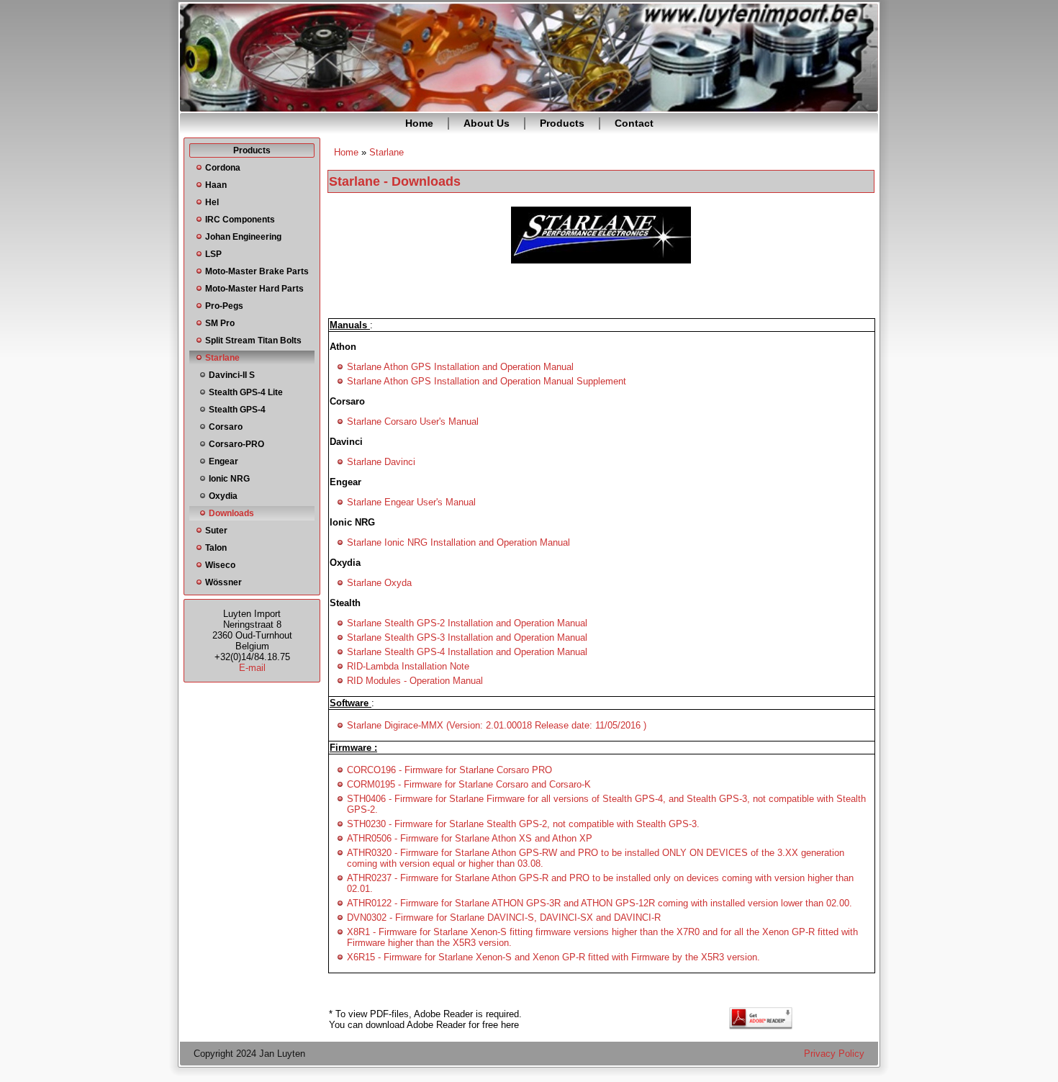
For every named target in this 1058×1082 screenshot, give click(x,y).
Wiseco (220, 565)
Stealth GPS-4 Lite (246, 392)
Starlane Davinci (381, 461)
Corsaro (226, 427)
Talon (216, 548)
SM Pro (220, 323)
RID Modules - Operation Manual (415, 680)
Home (419, 123)
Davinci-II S (232, 375)
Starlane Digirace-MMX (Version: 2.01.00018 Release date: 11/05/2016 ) (496, 725)
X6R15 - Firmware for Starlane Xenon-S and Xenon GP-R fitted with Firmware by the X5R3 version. (553, 957)
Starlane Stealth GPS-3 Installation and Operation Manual (467, 637)
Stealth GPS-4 (237, 410)
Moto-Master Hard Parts (254, 289)
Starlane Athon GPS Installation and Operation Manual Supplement (486, 381)
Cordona (222, 168)
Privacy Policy (834, 1053)
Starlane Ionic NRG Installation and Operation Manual (458, 542)
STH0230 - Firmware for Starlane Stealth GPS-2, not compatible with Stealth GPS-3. (523, 824)
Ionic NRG (229, 479)
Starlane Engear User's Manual (411, 502)
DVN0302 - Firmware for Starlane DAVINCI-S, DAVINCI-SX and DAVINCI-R (504, 917)
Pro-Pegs (224, 306)
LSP (213, 254)
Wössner (223, 582)
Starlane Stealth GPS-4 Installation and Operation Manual (467, 651)
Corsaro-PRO (236, 444)
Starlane (222, 358)
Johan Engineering (243, 237)
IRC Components (240, 220)
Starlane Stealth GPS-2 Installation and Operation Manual (467, 623)
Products (562, 123)
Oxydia (223, 496)
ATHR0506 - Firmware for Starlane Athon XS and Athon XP (469, 838)
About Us (487, 123)
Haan (216, 185)
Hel (212, 202)
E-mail (252, 667)
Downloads (231, 513)
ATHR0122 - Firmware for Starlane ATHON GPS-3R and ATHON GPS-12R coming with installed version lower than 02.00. (599, 903)
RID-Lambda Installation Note (408, 666)
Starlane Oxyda (379, 582)
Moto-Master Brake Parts (257, 271)
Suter (216, 531)
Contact (634, 123)
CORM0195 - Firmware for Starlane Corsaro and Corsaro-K (469, 784)
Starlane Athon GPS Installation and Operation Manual (460, 366)
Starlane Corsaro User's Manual (413, 421)
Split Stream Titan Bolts (253, 340)
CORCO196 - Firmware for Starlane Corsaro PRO (449, 770)
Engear (223, 461)
